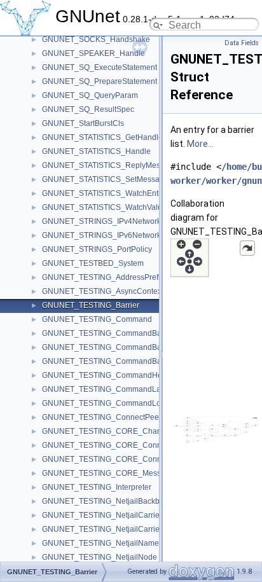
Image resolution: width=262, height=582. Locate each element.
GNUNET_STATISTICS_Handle (96, 151)
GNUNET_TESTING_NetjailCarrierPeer (110, 529)
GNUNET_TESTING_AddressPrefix (103, 277)
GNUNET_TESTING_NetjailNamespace (111, 543)
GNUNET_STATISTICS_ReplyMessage (109, 165)
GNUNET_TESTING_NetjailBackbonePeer (116, 501)
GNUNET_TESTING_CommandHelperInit (114, 375)
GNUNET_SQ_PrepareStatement (99, 81)
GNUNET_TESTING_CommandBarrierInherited (124, 333)
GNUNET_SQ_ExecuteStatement (99, 67)
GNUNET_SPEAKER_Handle (93, 53)
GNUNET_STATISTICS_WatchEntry (103, 193)
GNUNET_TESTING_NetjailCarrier (102, 515)
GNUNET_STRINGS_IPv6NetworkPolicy (112, 235)
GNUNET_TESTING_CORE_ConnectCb (112, 445)
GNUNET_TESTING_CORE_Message (108, 473)
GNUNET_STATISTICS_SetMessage (105, 179)
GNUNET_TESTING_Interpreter (96, 487)
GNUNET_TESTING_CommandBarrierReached (124, 347)
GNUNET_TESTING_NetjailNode (99, 557)
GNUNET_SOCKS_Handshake (96, 39)
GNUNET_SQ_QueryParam (90, 95)
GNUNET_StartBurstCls (83, 123)
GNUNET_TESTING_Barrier (90, 305)
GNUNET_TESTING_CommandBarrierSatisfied (123, 361)
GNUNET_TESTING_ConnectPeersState (112, 417)
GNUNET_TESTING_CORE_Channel (107, 431)
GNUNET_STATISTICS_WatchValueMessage (120, 207)
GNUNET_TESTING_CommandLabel (107, 389)
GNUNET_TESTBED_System (93, 263)
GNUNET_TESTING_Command (97, 319)
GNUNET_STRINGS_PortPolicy (97, 249)
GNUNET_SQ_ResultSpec (88, 109)
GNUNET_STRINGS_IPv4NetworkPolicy (112, 221)
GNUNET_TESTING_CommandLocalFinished (121, 403)
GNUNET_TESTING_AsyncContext (102, 291)
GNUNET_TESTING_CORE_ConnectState (116, 459)
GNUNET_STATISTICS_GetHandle (102, 137)
